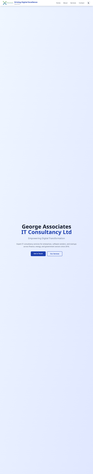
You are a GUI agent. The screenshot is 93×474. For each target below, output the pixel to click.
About (65, 3)
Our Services (54, 254)
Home (58, 3)
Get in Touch (38, 254)
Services (73, 3)
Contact (81, 3)
